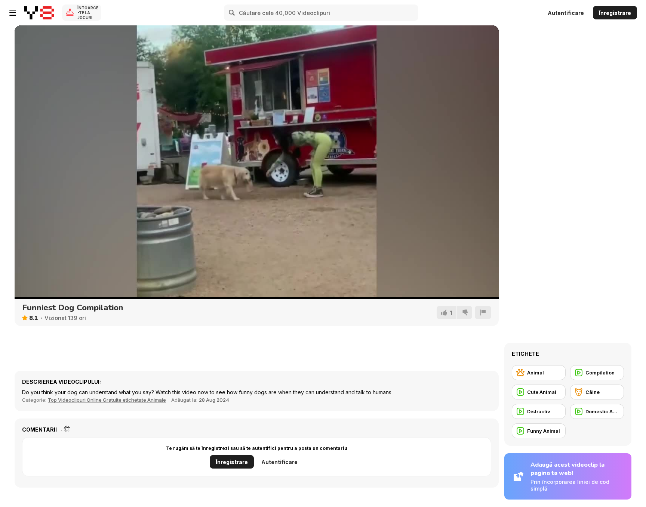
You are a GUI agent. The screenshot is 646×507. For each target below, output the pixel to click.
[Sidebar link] (12, 12)
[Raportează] (483, 312)
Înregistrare (615, 13)
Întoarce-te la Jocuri (87, 13)
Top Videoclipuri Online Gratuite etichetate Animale (107, 400)
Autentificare (566, 13)
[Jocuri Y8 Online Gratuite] (39, 12)
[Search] (232, 12)
